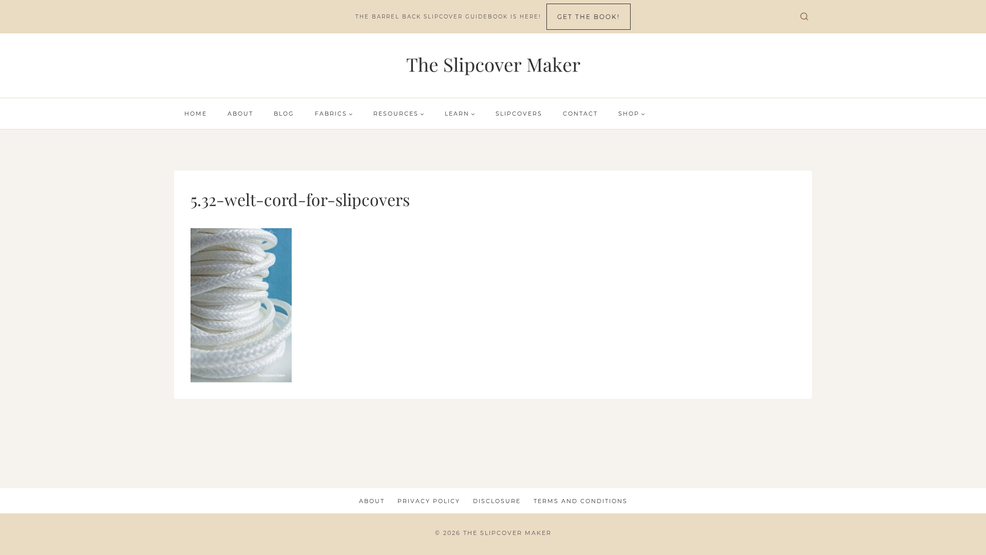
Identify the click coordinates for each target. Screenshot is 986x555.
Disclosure (497, 501)
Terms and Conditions (581, 501)
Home (195, 113)
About (240, 113)
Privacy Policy (428, 501)
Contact (580, 113)
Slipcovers (519, 113)
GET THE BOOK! (588, 17)
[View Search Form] (804, 17)
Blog (284, 113)
